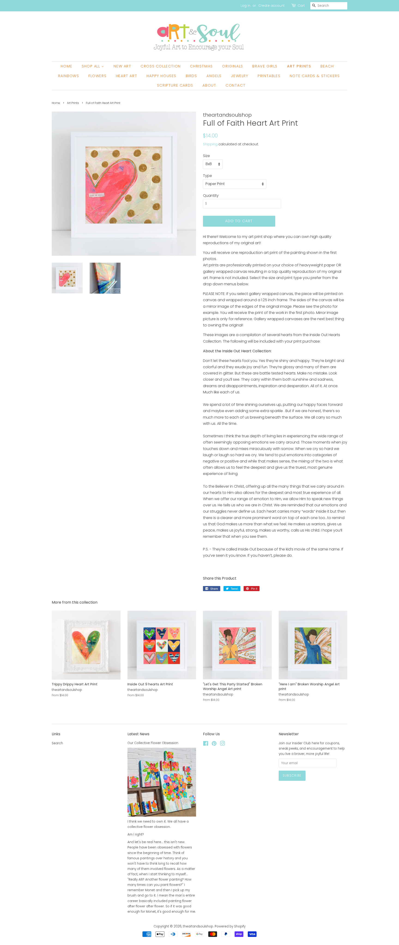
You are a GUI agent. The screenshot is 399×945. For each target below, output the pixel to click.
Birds (191, 76)
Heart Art (126, 76)
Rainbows (68, 76)
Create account (271, 5)
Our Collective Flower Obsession (152, 743)
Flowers (97, 76)
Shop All (91, 66)
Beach (327, 66)
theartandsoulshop (198, 926)
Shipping (210, 144)
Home (66, 66)
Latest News (138, 734)
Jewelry (239, 76)
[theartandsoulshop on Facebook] (205, 744)
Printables (269, 76)
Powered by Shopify (230, 926)
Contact (235, 85)
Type (207, 175)
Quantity (211, 195)
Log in (245, 5)
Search (57, 743)
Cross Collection (161, 66)
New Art (122, 66)
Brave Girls (265, 66)
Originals (232, 66)
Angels (214, 76)
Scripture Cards (175, 85)
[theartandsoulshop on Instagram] (222, 744)
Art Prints (299, 66)
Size (206, 155)
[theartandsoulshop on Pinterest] (214, 744)
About (209, 85)
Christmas (201, 66)
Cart (301, 5)
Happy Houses (161, 76)
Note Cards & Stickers (315, 76)
